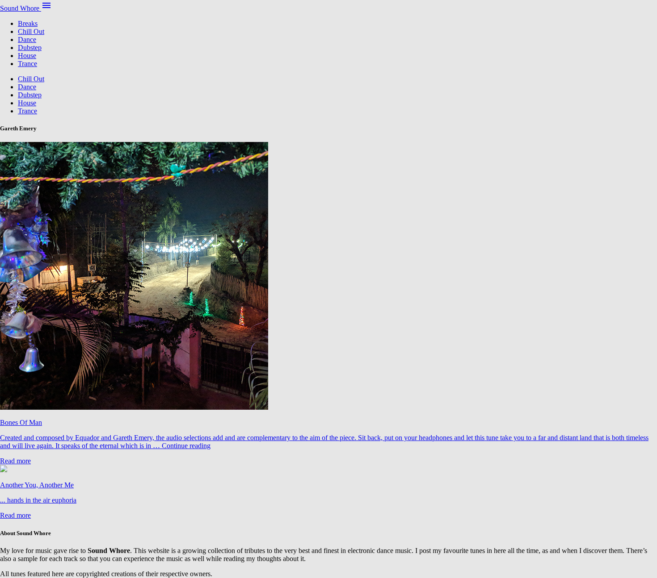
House (27, 55)
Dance (27, 39)
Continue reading (186, 445)
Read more (15, 461)
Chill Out (31, 31)
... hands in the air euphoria (38, 500)
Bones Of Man (21, 422)
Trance (27, 63)
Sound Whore (20, 8)
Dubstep (30, 47)
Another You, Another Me (37, 485)
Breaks (28, 23)
